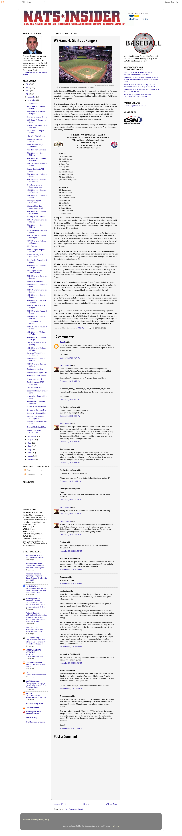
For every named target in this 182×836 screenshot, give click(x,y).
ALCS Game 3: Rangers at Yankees (36, 212)
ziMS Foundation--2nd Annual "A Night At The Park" (36, 696)
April (30, 453)
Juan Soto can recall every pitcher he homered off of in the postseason (138, 73)
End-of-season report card (37, 372)
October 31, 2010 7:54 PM (70, 358)
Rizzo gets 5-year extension (34, 202)
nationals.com (32, 627)
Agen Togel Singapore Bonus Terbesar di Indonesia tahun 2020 (36, 578)
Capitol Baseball (32, 708)
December (32, 97)
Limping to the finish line (36, 410)
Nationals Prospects (34, 555)
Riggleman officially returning (34, 140)
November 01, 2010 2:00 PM (71, 689)
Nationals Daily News (34, 703)
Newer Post (60, 804)
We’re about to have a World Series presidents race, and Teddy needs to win (36, 590)
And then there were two (36, 150)
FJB (27, 673)
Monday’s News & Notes (35, 557)
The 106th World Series (36, 136)
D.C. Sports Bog (32, 638)
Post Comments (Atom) (73, 809)
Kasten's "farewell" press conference (36, 354)
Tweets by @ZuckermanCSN (135, 106)
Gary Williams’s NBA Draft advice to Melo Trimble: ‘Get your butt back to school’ (36, 642)
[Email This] (94, 328)
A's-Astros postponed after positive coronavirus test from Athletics (137, 95)
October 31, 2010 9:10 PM (70, 400)
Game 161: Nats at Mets (36, 413)
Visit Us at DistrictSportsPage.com (34, 655)
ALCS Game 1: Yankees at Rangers (36, 242)
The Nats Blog (31, 718)
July (30, 443)
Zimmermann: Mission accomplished (35, 417)
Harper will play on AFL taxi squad (36, 256)
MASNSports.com (33, 681)
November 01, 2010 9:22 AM (71, 583)
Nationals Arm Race (34, 564)
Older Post (112, 804)
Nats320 (29, 693)
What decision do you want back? (35, 146)
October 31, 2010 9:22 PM (70, 416)
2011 (28, 91)
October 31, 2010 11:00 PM (70, 500)
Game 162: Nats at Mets (36, 407)
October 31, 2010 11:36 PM (70, 535)
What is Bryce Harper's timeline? (36, 251)
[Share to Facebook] (102, 328)
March (30, 456)
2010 (28, 94)
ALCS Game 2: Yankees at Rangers (36, 237)
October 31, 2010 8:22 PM (70, 381)
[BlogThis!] (97, 328)
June (30, 446)
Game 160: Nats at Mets (36, 427)
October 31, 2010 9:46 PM (70, 463)
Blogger (116, 826)
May (30, 450)
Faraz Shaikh (65, 365)
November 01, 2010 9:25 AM (71, 663)
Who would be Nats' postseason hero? (35, 207)
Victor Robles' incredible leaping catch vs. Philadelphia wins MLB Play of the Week (140, 85)
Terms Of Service (30, 820)
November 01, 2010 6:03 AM (71, 570)
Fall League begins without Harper (34, 272)
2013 (28, 84)
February (31, 459)
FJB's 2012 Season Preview (36, 675)
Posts (28, 470)
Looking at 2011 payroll (36, 217)
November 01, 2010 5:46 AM (71, 551)
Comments (30, 474)
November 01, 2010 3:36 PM (71, 728)
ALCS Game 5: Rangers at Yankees (36, 181)
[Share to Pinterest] (105, 328)
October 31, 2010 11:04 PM (70, 514)
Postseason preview (35, 369)
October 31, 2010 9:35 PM (70, 442)
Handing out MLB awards (36, 376)
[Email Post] (90, 328)
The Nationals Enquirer (35, 722)
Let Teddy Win (32, 586)
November (32, 100)
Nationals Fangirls (33, 574)
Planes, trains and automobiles (34, 431)
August (31, 440)
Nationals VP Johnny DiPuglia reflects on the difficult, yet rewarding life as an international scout (141, 79)
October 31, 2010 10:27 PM (70, 481)
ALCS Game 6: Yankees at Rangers (36, 159)
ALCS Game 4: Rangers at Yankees (36, 191)
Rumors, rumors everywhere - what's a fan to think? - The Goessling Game (36, 685)
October (31, 103)
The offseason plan (34, 388)
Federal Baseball (33, 613)
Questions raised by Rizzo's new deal (35, 186)
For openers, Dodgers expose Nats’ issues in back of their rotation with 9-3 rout (36, 605)
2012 (28, 88)
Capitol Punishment (34, 663)
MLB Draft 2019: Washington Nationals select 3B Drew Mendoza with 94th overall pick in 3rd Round (36, 618)
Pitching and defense (35, 281)
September (32, 436)
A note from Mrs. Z (34, 379)
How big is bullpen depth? (37, 117)
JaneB (62, 342)
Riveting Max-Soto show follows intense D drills (34, 631)
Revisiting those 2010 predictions (35, 383)
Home (86, 804)
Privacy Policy (43, 820)
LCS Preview (32, 246)
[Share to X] (99, 328)
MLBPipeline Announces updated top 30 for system (35, 567)
